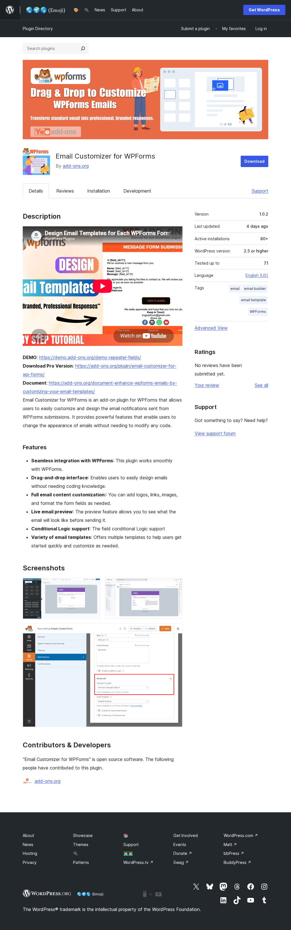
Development (137, 191)
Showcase (83, 835)
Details (36, 191)
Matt (230, 844)
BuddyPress (237, 862)
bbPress (234, 853)
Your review (207, 385)
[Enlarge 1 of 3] (92, 586)
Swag (181, 862)
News (28, 844)
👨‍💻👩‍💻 (128, 853)
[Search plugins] (83, 48)
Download (254, 161)
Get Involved (185, 835)
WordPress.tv (138, 862)
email (235, 288)
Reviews (65, 191)
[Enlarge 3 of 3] (175, 631)
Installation (98, 191)
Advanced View (211, 328)
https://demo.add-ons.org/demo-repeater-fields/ (90, 357)
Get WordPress (264, 9)
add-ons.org (76, 166)
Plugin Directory (38, 28)
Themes (80, 844)
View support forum (215, 433)
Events (179, 844)
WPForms (258, 311)
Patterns (81, 862)
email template (253, 300)
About (28, 835)
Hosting (30, 853)
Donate (182, 853)
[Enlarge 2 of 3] (175, 586)
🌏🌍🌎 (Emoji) (90, 894)
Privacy (30, 862)
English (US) (257, 275)
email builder (255, 288)
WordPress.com (241, 835)
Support (260, 191)
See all (261, 385)
